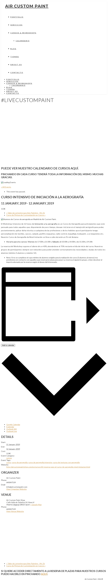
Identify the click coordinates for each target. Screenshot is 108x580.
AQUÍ (44, 574)
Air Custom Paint (26, 6)
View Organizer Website (16, 489)
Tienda (14, 57)
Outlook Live (11, 431)
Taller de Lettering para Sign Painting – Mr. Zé (25, 213)
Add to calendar (8, 345)
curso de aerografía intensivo (40, 462)
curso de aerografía (20, 462)
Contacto (16, 72)
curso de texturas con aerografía (66, 462)
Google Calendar (13, 424)
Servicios (16, 25)
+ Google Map (35, 504)
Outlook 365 (11, 429)
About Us (16, 65)
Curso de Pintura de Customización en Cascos (25, 215)
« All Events (6, 187)
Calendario (23, 41)
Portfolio (16, 17)
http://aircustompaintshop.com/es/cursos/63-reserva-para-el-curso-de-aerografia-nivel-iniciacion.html (48, 467)
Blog (13, 49)
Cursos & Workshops (23, 33)
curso (8, 462)
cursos (9, 458)
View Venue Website (15, 511)
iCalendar (10, 427)
